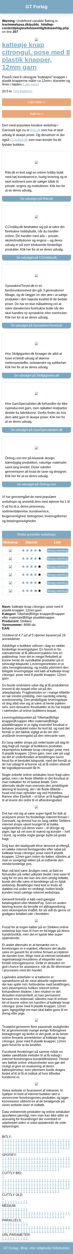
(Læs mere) (31, 84)
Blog (24, 1248)
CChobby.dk (19, 140)
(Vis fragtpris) (22, 91)
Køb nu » (36, 114)
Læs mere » (36, 102)
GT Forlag (36, 6)
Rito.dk (35, 130)
